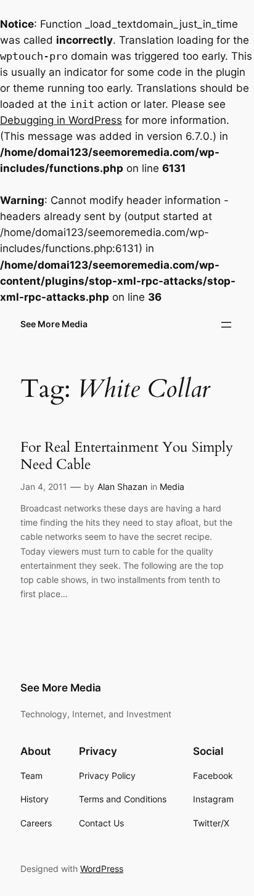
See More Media (54, 324)
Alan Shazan (122, 486)
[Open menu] (226, 324)
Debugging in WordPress (61, 120)
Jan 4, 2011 (43, 486)
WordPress (101, 868)
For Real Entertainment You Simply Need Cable (126, 456)
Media (172, 486)
